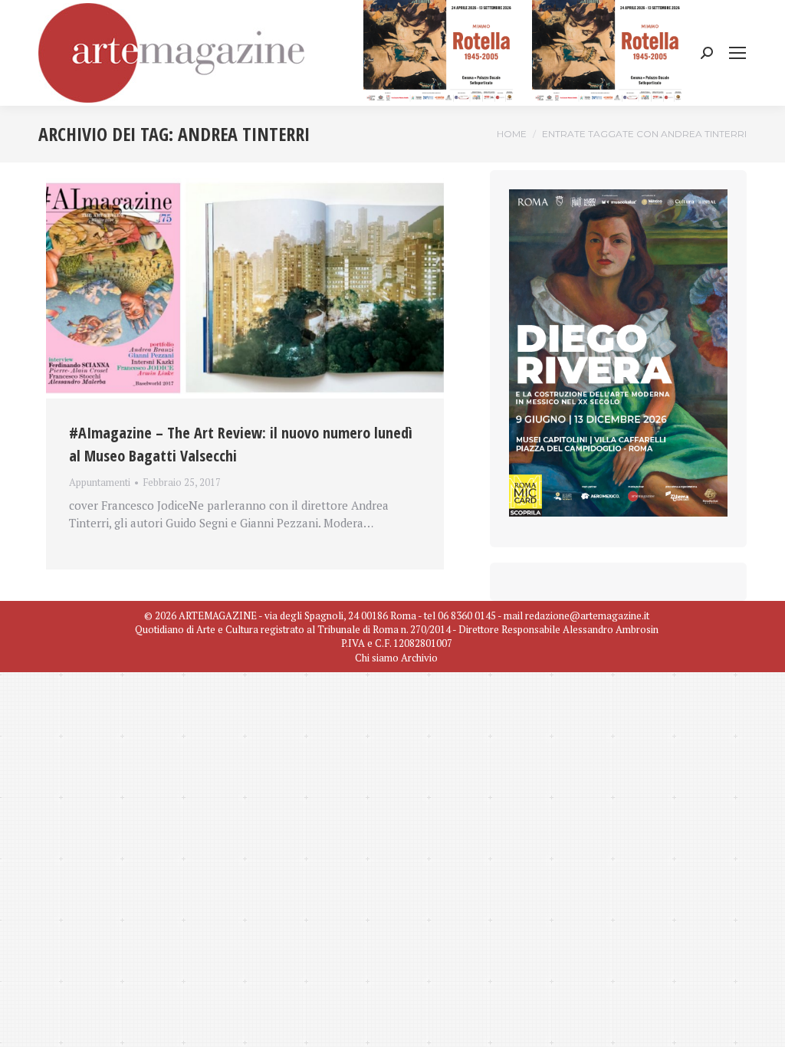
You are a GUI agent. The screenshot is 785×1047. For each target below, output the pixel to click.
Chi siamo (377, 658)
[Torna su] (762, 1024)
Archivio (419, 658)
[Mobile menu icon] (737, 53)
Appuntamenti (99, 482)
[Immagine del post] (245, 288)
